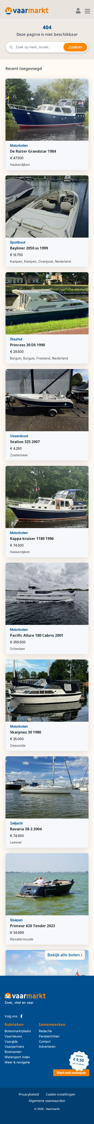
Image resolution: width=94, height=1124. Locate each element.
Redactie (45, 1031)
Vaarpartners (14, 1046)
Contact (45, 1041)
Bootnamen (13, 1052)
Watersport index (17, 1057)
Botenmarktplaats (18, 1031)
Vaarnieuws (13, 1036)
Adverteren (45, 1046)
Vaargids (11, 1041)
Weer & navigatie (17, 1062)
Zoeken (75, 47)
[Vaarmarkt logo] (26, 10)
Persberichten (45, 1036)
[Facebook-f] (21, 1016)
